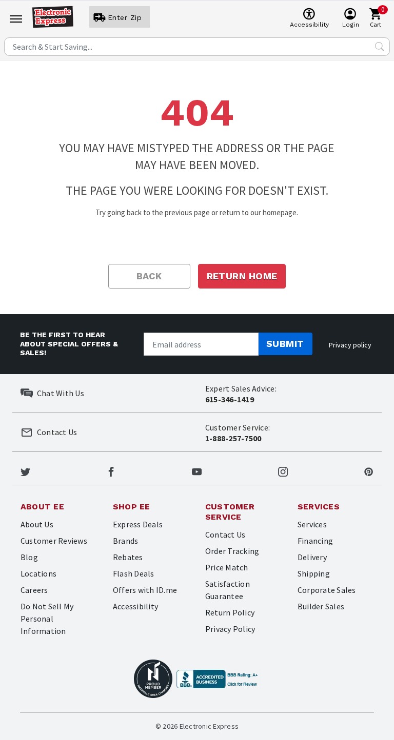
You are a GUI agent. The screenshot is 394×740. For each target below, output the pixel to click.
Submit (285, 343)
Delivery (312, 557)
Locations (38, 573)
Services (312, 524)
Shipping (314, 573)
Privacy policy (350, 345)
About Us (37, 524)
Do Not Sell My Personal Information (47, 618)
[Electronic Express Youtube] (197, 470)
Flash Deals (133, 573)
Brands (125, 541)
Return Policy (229, 612)
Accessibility (135, 606)
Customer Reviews (54, 541)
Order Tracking (232, 551)
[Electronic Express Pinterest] (368, 470)
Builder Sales (321, 606)
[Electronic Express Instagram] (283, 470)
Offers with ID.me (145, 590)
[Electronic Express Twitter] (25, 470)
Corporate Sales (327, 590)
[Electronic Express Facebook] (111, 470)
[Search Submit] (379, 46)
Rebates (128, 557)
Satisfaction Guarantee (227, 590)
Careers (34, 590)
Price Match (226, 567)
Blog (29, 557)
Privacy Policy (230, 629)
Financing (315, 541)
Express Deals (138, 524)
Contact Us (225, 534)
